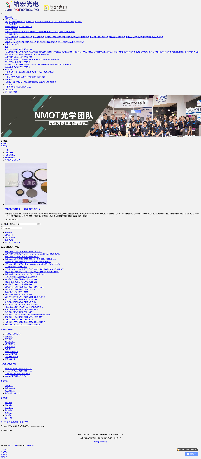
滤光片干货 (9, 152)
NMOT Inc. (31, 445)
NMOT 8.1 (13, 445)
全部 (6, 22)
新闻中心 (4, 146)
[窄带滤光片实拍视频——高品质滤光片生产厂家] (26, 204)
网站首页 (8, 17)
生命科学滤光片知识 (12, 160)
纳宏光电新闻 (10, 155)
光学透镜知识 (10, 158)
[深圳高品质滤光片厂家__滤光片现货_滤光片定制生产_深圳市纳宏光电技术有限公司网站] (100, 6)
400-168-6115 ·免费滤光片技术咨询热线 (15, 422)
